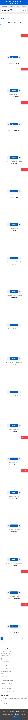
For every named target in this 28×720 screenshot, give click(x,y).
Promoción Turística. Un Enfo (14, 395)
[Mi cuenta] (23, 10)
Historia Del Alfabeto (14, 462)
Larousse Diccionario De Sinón (14, 61)
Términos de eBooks (6, 688)
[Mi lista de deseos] (19, 10)
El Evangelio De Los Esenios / (14, 529)
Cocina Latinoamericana (14, 596)
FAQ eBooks (4, 676)
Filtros (3, 29)
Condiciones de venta (6, 683)
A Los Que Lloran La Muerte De (14, 262)
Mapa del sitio (4, 706)
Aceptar (16, 716)
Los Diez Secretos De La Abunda (14, 295)
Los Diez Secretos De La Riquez (14, 563)
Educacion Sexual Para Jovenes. (14, 161)
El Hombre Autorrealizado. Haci (14, 362)
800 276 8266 (6, 661)
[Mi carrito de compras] (21, 10)
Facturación (11, 6)
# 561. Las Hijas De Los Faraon (14, 228)
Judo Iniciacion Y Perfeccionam (14, 128)
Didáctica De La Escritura (14, 94)
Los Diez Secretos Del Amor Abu (14, 328)
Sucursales (4, 6)
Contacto (24, 6)
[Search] (17, 10)
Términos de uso (5, 686)
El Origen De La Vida (14, 496)
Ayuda (18, 6)
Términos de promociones (7, 691)
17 (2, 641)
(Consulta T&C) (14, 3)
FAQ (2, 674)
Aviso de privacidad (6, 671)
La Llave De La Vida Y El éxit (14, 630)
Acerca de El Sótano (6, 668)
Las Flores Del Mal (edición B (14, 195)
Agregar (13, 57)
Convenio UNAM (5, 701)
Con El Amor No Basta (14, 429)
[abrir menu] (25, 10)
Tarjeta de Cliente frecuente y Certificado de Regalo (14, 698)
